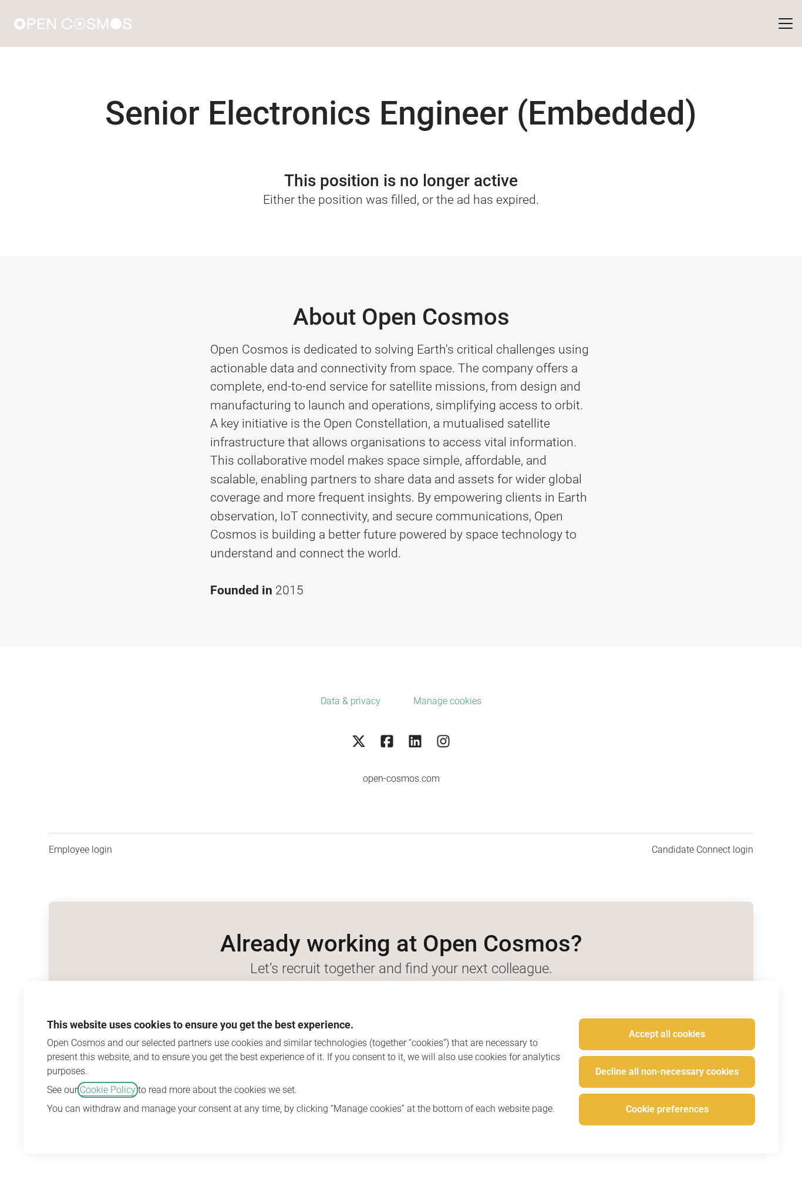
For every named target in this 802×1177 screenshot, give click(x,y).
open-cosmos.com (401, 778)
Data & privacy (350, 701)
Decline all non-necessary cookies (667, 1071)
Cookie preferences (667, 1109)
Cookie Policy (108, 1089)
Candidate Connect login (702, 849)
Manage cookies (447, 701)
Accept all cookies (667, 1034)
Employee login (80, 849)
